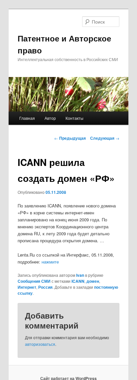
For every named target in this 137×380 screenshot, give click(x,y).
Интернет (27, 287)
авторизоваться (40, 344)
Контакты (74, 118)
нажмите (50, 262)
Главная (27, 118)
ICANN (77, 281)
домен (92, 281)
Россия (45, 287)
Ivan (80, 275)
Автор (50, 118)
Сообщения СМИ (34, 281)
